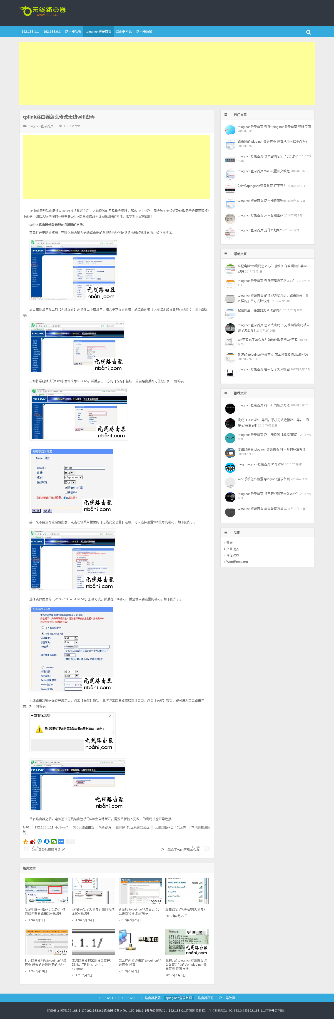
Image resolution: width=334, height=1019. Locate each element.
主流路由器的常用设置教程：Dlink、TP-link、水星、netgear (92, 964)
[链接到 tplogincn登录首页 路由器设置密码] (229, 203)
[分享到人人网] (47, 841)
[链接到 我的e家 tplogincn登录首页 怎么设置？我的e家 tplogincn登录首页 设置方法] (187, 954)
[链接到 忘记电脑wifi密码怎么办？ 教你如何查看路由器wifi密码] (46, 903)
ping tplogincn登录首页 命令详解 (261, 464)
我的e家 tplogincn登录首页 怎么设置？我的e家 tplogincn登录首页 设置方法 (186, 964)
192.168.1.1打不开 (261, 1010)
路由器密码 (124, 31)
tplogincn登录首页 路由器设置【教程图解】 (268, 434)
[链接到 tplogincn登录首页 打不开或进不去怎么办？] (229, 496)
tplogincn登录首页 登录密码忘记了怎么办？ (268, 156)
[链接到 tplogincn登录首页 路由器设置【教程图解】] (229, 437)
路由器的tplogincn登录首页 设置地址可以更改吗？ (273, 141)
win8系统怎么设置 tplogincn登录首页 (264, 479)
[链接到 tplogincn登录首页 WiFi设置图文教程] (229, 174)
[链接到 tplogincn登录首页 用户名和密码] (229, 218)
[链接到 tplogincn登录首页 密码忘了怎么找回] (229, 372)
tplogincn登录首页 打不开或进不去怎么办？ (268, 494)
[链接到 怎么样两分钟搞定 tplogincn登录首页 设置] (140, 954)
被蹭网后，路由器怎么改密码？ (260, 310)
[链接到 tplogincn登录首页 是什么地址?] (229, 233)
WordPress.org (237, 561)
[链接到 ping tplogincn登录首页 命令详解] (229, 467)
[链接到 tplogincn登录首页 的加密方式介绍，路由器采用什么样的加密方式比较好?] (229, 298)
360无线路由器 (83, 827)
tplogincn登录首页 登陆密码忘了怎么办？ (267, 281)
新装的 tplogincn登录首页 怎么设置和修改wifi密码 (273, 354)
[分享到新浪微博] (33, 841)
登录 (229, 542)
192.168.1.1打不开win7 (51, 827)
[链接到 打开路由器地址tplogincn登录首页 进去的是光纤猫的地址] (46, 954)
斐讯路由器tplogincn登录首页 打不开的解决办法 (272, 449)
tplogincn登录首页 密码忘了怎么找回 (264, 369)
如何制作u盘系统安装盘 (133, 827)
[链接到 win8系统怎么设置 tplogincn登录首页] (229, 482)
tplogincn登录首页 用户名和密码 (260, 215)
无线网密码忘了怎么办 (170, 827)
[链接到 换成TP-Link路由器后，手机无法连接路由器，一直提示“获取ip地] (229, 423)
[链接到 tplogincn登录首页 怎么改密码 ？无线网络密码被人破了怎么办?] (229, 328)
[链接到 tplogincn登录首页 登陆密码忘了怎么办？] (229, 283)
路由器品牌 (73, 31)
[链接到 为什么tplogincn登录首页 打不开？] (229, 188)
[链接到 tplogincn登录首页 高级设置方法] (229, 511)
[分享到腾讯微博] (40, 841)
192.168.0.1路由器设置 (103, 1010)
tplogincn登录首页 (48, 12)
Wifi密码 (105, 827)
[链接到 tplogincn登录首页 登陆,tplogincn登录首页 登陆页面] (229, 129)
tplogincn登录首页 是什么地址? (260, 230)
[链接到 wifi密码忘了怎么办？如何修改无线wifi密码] (93, 903)
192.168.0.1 (52, 31)
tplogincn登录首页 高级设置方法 (260, 508)
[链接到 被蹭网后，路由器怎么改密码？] (229, 313)
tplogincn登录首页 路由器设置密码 (262, 200)
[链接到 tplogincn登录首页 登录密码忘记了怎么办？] (229, 159)
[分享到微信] (54, 841)
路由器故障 (144, 31)
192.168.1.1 (30, 31)
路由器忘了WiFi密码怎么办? (181, 849)
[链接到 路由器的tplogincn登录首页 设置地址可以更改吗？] (229, 144)
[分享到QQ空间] (26, 841)
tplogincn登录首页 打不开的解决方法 (264, 405)
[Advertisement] (167, 73)
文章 (232, 549)
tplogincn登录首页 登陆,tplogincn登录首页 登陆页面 (274, 127)
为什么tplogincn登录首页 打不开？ (262, 186)
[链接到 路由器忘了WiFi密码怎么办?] (187, 903)
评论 (232, 555)
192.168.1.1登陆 (141, 1010)
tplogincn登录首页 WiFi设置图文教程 (264, 171)
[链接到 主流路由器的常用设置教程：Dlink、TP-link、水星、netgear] (93, 954)
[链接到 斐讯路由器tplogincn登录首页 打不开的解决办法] (229, 452)
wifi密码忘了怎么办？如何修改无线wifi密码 (268, 340)
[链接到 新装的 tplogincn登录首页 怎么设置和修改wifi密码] (140, 903)
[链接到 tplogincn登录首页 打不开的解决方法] (229, 408)
